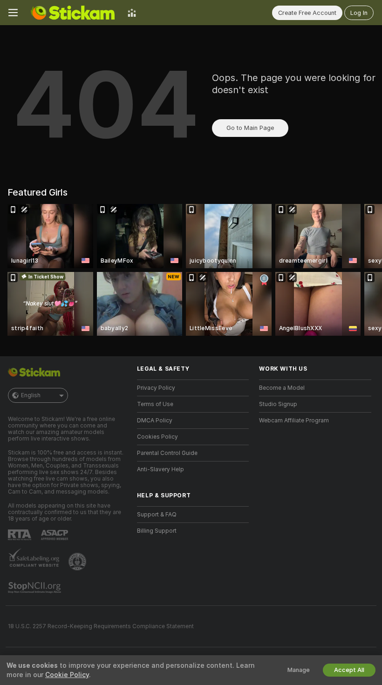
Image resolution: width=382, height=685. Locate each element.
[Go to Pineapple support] (78, 561)
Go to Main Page (250, 127)
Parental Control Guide (167, 453)
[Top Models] (131, 12)
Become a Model (282, 388)
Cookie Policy (67, 674)
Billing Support (157, 531)
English (31, 395)
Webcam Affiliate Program (294, 420)
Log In (359, 12)
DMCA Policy (154, 420)
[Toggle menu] (13, 12)
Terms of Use (155, 404)
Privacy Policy (156, 388)
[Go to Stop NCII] (35, 587)
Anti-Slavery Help (160, 469)
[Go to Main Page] (72, 12)
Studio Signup (278, 404)
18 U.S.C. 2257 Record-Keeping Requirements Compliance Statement (101, 626)
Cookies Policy (157, 437)
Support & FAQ (157, 514)
